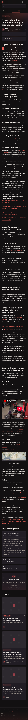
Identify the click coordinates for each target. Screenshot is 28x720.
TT (10, 717)
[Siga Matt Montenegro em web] (9, 588)
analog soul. (8, 711)
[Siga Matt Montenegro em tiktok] (19, 588)
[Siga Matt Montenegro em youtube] (17, 588)
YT (8, 717)
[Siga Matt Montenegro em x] (14, 588)
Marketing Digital (8, 330)
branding (4, 89)
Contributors (8, 715)
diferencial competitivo (16, 250)
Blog (2, 715)
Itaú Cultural (10, 449)
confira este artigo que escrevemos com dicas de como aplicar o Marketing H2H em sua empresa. (14, 521)
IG (2, 717)
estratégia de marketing (12, 139)
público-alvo (15, 60)
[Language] (22, 2)
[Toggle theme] (25, 2)
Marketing (6, 16)
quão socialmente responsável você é (12, 326)
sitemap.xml (8, 708)
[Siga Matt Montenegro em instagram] (11, 588)
